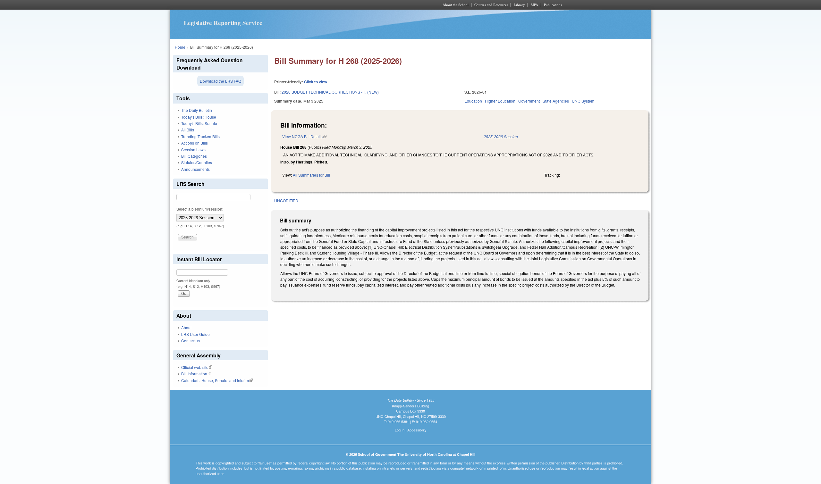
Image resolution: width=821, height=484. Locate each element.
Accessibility (417, 429)
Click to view (315, 82)
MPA (534, 5)
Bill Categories (194, 156)
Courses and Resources (491, 5)
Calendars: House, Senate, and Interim (217, 380)
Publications (553, 5)
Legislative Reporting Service (223, 22)
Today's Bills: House (198, 117)
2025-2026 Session (501, 136)
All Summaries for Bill (311, 175)
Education (473, 101)
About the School (456, 5)
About (186, 327)
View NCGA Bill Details (304, 136)
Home (180, 47)
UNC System (583, 101)
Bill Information (196, 373)
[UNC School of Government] (326, 5)
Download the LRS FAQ (220, 81)
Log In (399, 429)
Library (519, 5)
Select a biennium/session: (199, 209)
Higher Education (500, 101)
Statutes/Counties (196, 162)
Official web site (196, 367)
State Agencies (556, 101)
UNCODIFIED (286, 200)
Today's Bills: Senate (199, 123)
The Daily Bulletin (196, 110)
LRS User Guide (195, 334)
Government (529, 101)
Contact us (190, 340)
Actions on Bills (194, 143)
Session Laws (193, 149)
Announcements (195, 169)
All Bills (187, 129)
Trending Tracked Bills (200, 136)
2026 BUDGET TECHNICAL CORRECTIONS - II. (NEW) (330, 92)
